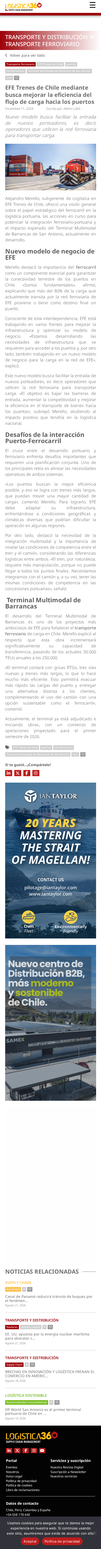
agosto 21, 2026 (15, 1305)
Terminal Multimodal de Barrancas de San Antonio (59, 71)
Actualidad (13, 1289)
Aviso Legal (14, 1476)
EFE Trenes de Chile (50, 64)
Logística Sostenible (26, 1395)
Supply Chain (18, 1282)
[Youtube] (42, 1450)
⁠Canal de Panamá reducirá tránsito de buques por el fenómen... (48, 1298)
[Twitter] (18, 773)
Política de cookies (19, 1485)
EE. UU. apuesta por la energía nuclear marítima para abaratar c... (47, 1336)
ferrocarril (86, 267)
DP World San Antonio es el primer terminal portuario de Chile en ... (44, 1412)
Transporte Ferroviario (42, 44)
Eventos (11, 1467)
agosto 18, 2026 (15, 1381)
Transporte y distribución (46, 37)
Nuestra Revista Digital (67, 1467)
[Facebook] (27, 773)
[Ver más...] (24, 1289)
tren (9, 78)
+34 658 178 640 (18, 1514)
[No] (94, 1532)
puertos (71, 64)
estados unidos (30, 1327)
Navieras (12, 1327)
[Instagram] (36, 773)
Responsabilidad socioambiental (26, 1402)
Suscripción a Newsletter (68, 1472)
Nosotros (12, 1472)
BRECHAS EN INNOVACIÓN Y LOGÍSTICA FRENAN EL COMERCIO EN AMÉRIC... (50, 1374)
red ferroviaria (15, 71)
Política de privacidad (21, 1481)
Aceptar (30, 1541)
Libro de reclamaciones (23, 1490)
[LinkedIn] (8, 773)
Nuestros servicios (64, 1476)
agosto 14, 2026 (15, 1418)
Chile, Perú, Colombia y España (28, 1510)
